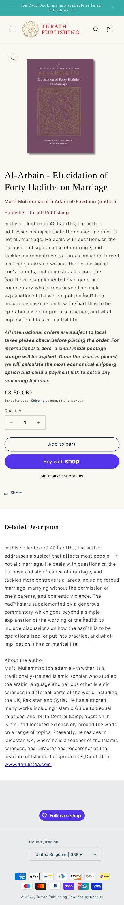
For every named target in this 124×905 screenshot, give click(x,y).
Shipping (38, 401)
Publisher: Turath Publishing (37, 212)
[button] (12, 29)
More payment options (62, 476)
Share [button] (16, 492)
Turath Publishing (51, 897)
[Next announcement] (113, 7)
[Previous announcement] (11, 7)
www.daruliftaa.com (28, 764)
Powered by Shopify (85, 897)
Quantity (13, 410)
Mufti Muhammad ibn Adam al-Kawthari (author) (61, 201)
